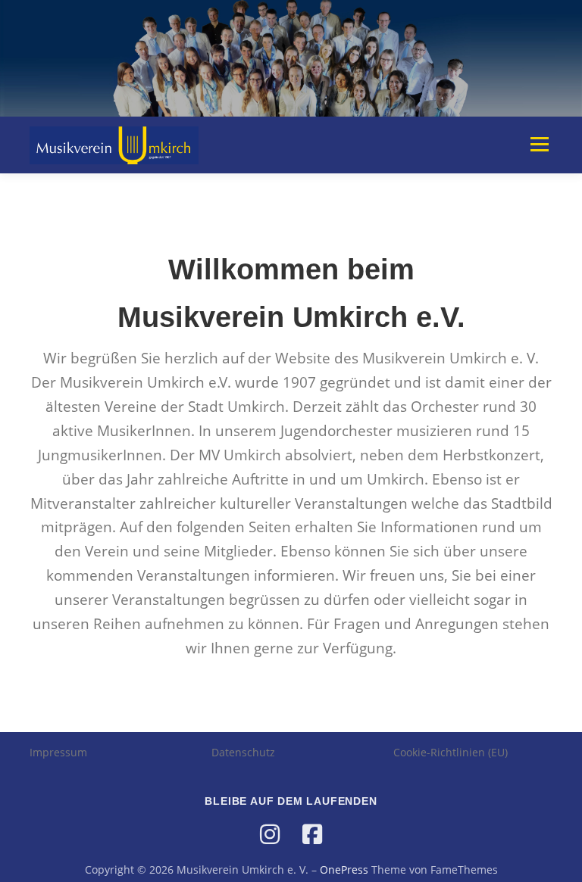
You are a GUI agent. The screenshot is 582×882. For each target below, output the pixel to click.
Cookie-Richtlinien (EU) (450, 752)
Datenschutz (243, 752)
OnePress (344, 869)
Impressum (58, 752)
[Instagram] (269, 834)
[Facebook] (312, 834)
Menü (539, 144)
